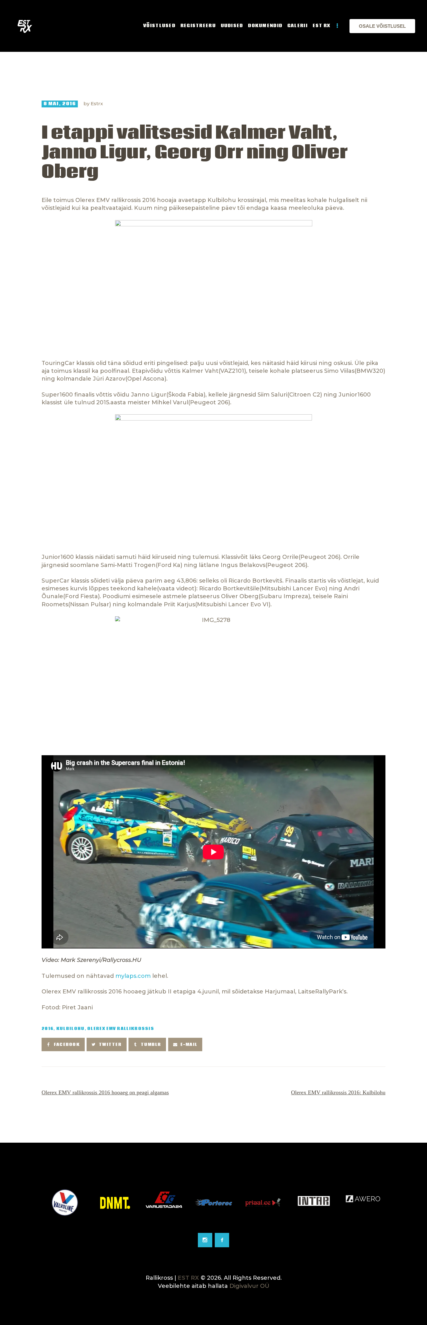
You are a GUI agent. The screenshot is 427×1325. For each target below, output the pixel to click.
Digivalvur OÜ (249, 1286)
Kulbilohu (70, 1029)
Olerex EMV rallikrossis (120, 1029)
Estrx (97, 103)
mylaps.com (133, 976)
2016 (47, 1029)
